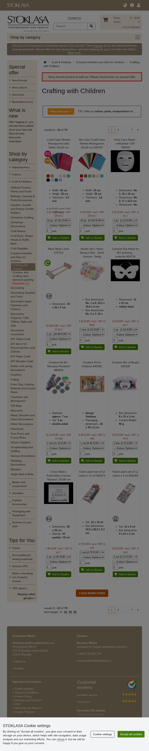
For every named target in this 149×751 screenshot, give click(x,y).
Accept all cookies (131, 734)
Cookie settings (102, 734)
